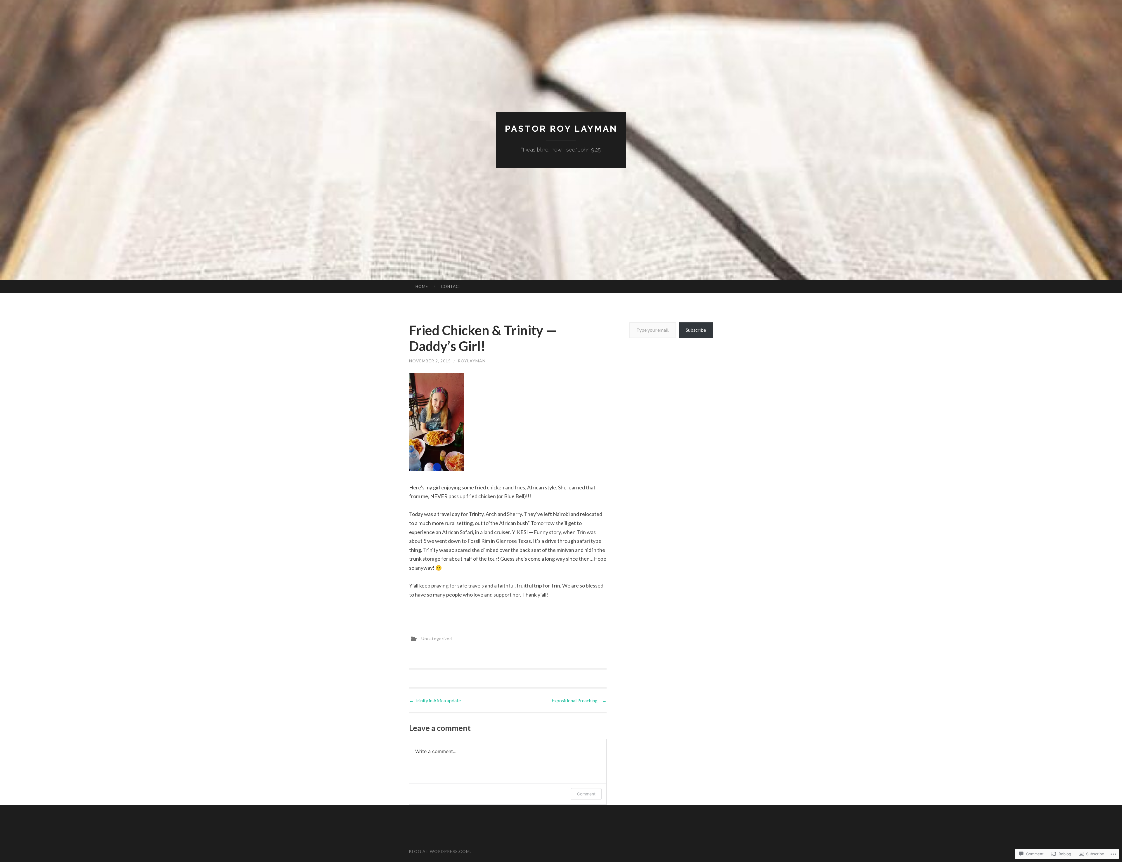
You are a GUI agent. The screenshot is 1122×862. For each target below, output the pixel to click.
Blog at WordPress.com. (440, 851)
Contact (451, 286)
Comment (586, 793)
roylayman (472, 360)
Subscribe (696, 330)
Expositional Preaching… (579, 700)
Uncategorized (436, 638)
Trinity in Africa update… (436, 700)
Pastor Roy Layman (561, 129)
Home (421, 286)
